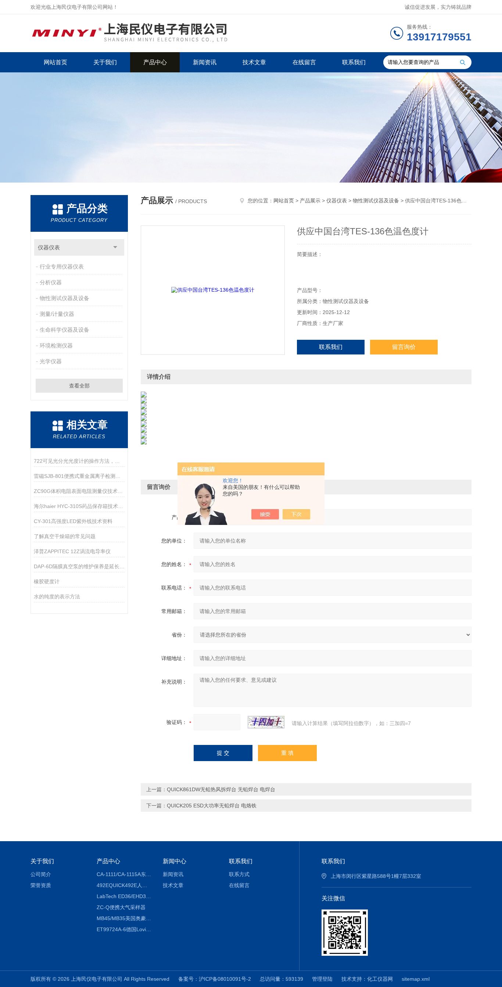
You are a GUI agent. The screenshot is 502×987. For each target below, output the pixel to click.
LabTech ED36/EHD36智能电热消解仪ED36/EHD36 (124, 896)
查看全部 (79, 386)
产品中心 (155, 62)
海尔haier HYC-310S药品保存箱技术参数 (79, 506)
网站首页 (55, 62)
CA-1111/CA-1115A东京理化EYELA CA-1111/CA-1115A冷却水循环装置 (124, 874)
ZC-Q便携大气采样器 (121, 907)
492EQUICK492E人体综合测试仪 (124, 885)
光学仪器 (51, 361)
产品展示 (310, 200)
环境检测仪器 (56, 345)
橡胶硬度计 (47, 581)
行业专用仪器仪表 (62, 266)
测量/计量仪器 (57, 314)
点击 (115, 247)
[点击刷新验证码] (266, 722)
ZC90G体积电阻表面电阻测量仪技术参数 (79, 491)
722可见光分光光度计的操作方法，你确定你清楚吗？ (79, 461)
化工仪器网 (380, 979)
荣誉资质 (41, 885)
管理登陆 (322, 979)
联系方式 (239, 874)
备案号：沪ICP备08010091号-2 (214, 979)
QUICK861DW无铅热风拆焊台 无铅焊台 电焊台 (221, 789)
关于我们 (105, 62)
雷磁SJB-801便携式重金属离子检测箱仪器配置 (79, 476)
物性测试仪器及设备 (64, 298)
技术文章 (254, 62)
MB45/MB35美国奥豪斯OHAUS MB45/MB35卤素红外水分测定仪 (124, 918)
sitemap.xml (416, 979)
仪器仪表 (49, 247)
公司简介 (41, 874)
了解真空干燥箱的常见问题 (65, 536)
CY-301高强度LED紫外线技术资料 (73, 521)
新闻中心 (174, 861)
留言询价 (404, 347)
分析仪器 (51, 282)
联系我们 (354, 62)
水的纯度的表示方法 (57, 596)
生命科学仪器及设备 (64, 330)
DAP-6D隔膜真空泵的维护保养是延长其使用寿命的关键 (79, 566)
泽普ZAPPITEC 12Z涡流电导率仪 (72, 551)
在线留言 (304, 62)
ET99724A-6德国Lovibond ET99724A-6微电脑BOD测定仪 (124, 929)
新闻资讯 (204, 62)
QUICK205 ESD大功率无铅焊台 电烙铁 (212, 805)
